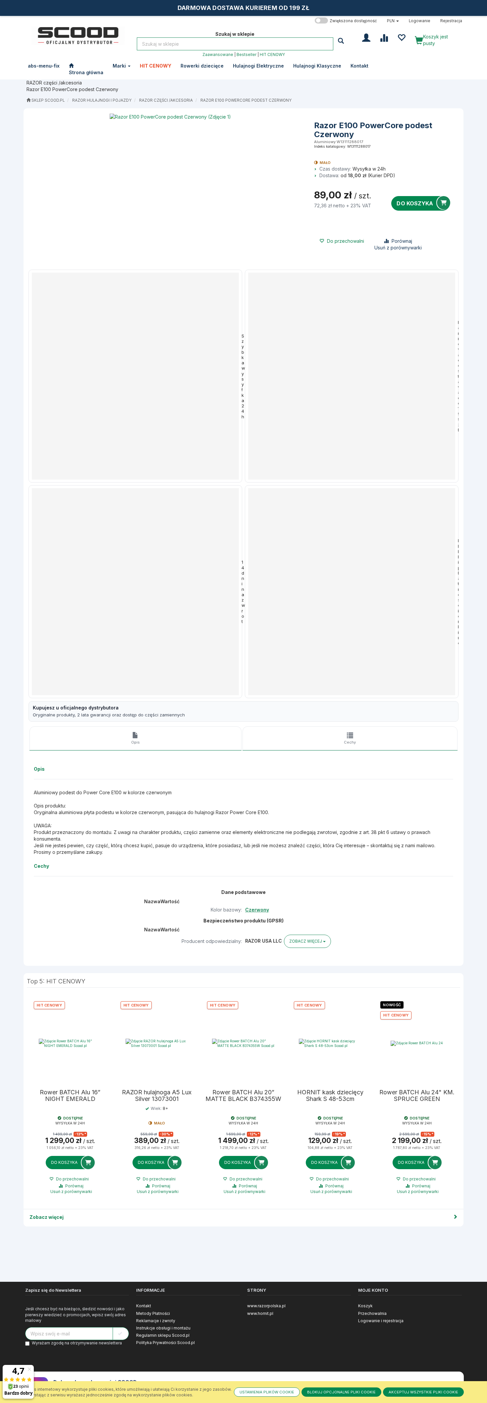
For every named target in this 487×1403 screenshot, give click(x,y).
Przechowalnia (372, 1313)
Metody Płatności (153, 1313)
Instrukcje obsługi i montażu (163, 1327)
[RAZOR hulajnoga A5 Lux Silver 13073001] (157, 1043)
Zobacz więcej (46, 1217)
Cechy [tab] (350, 742)
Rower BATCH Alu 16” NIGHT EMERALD (70, 1095)
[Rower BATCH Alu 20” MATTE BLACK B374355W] (243, 1043)
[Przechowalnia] (401, 37)
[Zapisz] (121, 1333)
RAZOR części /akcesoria (166, 100)
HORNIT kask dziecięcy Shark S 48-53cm (330, 1095)
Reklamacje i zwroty (155, 1320)
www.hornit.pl (260, 1313)
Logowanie (419, 21)
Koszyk (365, 1305)
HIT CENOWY (272, 54)
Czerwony (257, 909)
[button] (393, 21)
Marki (120, 66)
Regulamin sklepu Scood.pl (162, 1335)
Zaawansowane (217, 54)
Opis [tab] (135, 742)
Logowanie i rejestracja (381, 1320)
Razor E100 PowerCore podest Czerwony (246, 100)
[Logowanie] (366, 37)
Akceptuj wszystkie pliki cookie (423, 1392)
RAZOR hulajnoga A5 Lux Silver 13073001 (156, 1095)
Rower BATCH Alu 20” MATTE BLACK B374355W (243, 1095)
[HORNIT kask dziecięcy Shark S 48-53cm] (330, 1043)
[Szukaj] (342, 40)
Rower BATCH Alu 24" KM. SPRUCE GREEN (417, 1095)
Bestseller (246, 54)
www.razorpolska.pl (266, 1305)
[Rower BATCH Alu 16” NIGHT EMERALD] (70, 1043)
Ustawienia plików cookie (267, 1392)
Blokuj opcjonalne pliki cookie (341, 1392)
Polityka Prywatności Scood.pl (165, 1342)
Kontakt (143, 1305)
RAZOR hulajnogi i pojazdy (102, 100)
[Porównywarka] (383, 37)
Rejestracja (451, 21)
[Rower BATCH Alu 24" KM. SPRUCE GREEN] (417, 1043)
